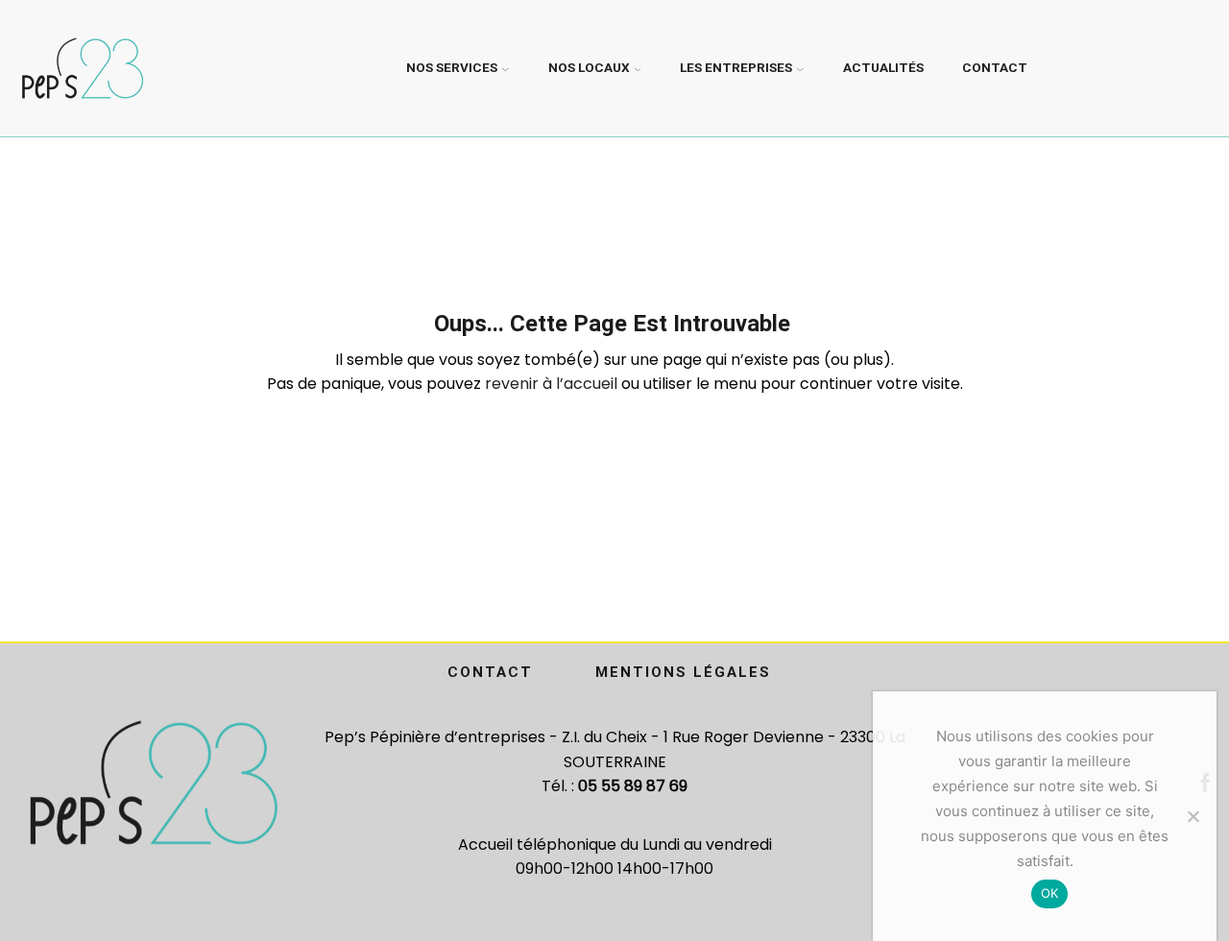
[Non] (1192, 816)
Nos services (451, 67)
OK (1050, 893)
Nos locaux (589, 67)
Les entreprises (736, 67)
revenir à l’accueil (551, 384)
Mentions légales (683, 672)
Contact (994, 67)
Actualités (883, 67)
